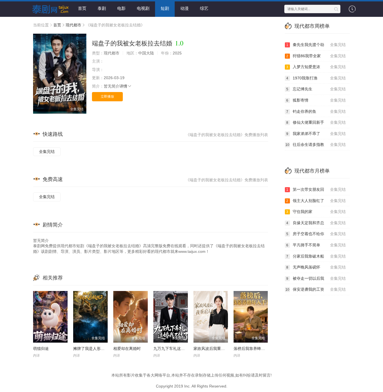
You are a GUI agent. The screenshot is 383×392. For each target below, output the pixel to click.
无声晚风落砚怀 (316, 267)
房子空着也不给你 (316, 233)
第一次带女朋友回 (316, 189)
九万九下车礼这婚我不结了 (176, 348)
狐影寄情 (316, 100)
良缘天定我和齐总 (316, 223)
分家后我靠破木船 (316, 256)
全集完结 (47, 151)
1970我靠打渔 (316, 78)
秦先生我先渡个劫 (316, 44)
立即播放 (107, 96)
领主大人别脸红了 (316, 200)
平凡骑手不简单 (316, 245)
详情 (123, 86)
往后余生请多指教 (315, 144)
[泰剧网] (48, 8)
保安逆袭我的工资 (315, 289)
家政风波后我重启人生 (213, 348)
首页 (82, 8)
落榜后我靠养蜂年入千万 (255, 348)
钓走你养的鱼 (316, 111)
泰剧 (102, 8)
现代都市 (73, 25)
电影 (121, 8)
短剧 (165, 8)
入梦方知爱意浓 (316, 67)
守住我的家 (316, 211)
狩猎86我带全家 (316, 56)
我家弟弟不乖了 (316, 133)
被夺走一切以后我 (316, 278)
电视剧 (143, 8)
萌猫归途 (41, 348)
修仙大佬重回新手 (316, 122)
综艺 (204, 8)
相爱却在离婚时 (127, 348)
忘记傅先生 (316, 89)
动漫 (184, 8)
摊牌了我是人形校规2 (92, 348)
